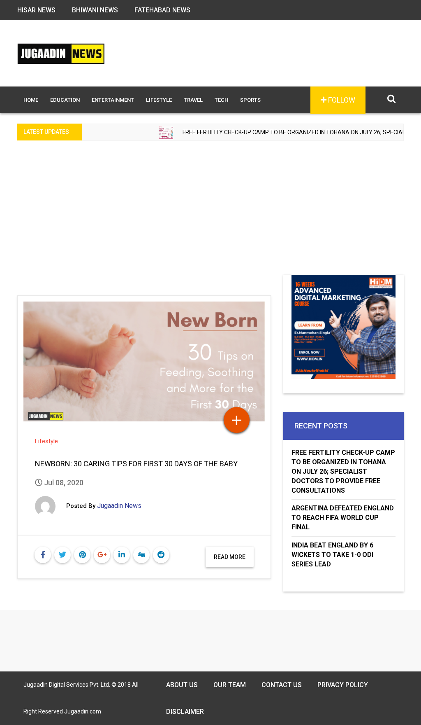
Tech (221, 100)
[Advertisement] (210, 213)
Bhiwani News (95, 10)
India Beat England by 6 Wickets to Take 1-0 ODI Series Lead (332, 554)
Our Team (229, 685)
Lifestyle (159, 100)
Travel (193, 100)
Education (65, 100)
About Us (182, 685)
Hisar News (36, 10)
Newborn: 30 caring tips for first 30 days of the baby (136, 463)
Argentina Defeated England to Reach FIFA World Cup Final (342, 517)
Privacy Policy (342, 685)
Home (30, 100)
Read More (229, 557)
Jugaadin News (119, 506)
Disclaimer (185, 712)
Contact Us (281, 685)
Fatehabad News (162, 10)
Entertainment (113, 100)
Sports (250, 100)
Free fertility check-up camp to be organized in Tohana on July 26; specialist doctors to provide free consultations (343, 471)
